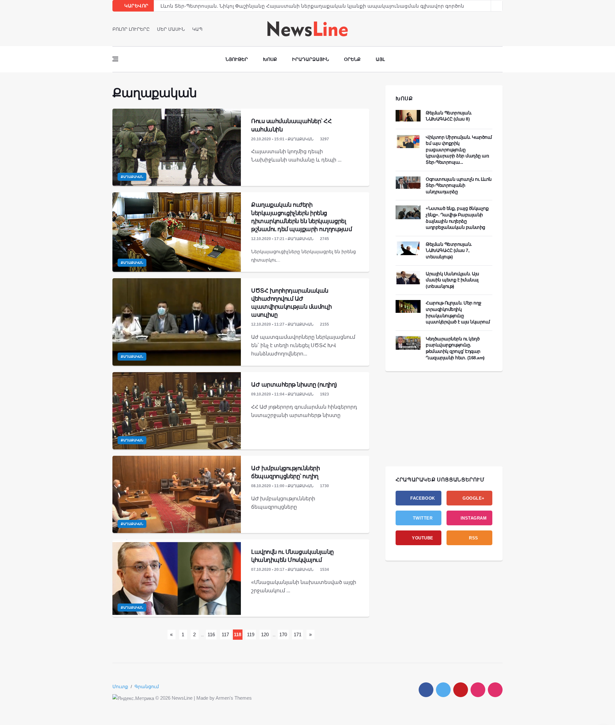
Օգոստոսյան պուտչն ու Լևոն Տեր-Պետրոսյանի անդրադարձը (459, 185)
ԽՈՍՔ (404, 98)
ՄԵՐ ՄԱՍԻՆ (171, 29)
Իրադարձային (310, 59)
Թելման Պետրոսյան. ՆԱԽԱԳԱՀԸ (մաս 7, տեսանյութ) (449, 250)
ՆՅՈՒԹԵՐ (237, 59)
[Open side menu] (115, 59)
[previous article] (497, 6)
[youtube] (500, 29)
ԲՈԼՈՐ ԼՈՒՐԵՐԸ (131, 29)
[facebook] (482, 29)
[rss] (495, 689)
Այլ (380, 59)
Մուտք (120, 686)
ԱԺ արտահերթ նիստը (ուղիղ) (294, 384)
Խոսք (270, 59)
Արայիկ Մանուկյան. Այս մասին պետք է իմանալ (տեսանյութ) (452, 280)
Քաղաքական (132, 177)
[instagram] (478, 689)
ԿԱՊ (197, 29)
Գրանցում (147, 686)
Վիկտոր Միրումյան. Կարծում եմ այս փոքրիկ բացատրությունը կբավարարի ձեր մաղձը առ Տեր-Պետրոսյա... (459, 150)
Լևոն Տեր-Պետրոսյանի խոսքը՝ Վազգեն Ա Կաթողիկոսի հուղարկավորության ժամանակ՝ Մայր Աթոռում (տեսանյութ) (311, 7)
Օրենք (352, 59)
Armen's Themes (234, 698)
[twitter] (491, 29)
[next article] (485, 6)
